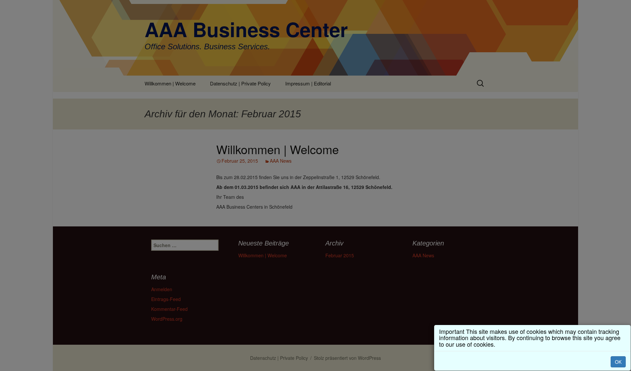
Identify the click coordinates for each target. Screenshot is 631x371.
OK (618, 362)
